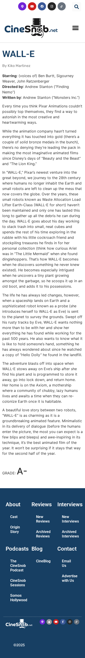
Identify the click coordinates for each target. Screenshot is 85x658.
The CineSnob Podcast (18, 565)
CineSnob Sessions (18, 582)
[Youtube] (32, 6)
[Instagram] (52, 6)
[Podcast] (22, 6)
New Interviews (70, 519)
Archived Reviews (43, 534)
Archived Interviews (70, 534)
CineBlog (43, 561)
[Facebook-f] (63, 622)
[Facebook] (42, 6)
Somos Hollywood (18, 597)
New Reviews (43, 519)
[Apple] (49, 622)
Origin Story (15, 529)
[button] (76, 6)
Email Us (66, 563)
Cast (13, 517)
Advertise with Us (70, 578)
